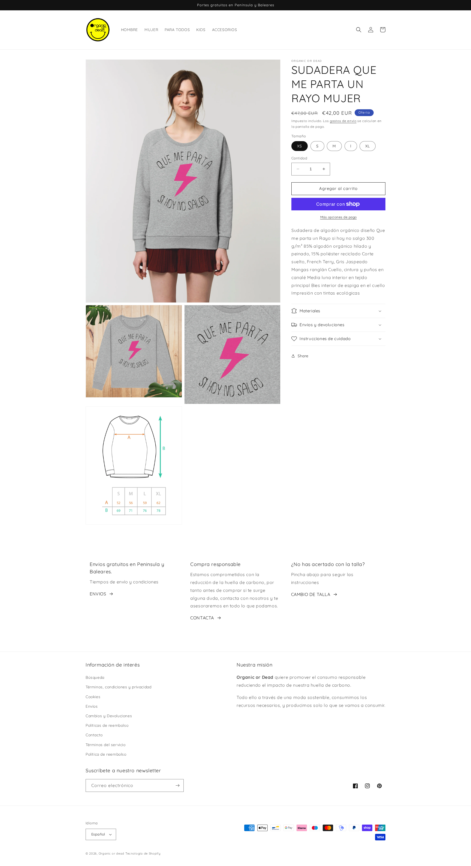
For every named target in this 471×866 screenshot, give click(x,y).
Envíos (92, 706)
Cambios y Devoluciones (109, 715)
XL (367, 146)
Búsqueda (95, 677)
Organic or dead (112, 853)
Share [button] (303, 355)
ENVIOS (98, 593)
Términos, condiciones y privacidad (118, 687)
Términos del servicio (106, 744)
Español (98, 834)
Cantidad (299, 158)
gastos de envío (343, 121)
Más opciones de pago (338, 217)
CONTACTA (202, 617)
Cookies (93, 696)
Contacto (94, 734)
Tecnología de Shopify (143, 853)
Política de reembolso (106, 754)
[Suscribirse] (177, 785)
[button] (359, 30)
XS (299, 146)
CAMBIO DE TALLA (310, 594)
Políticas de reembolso (107, 725)
